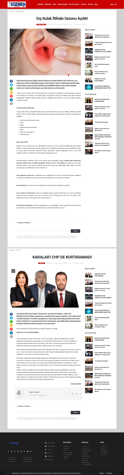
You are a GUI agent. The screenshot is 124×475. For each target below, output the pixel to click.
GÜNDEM (40, 4)
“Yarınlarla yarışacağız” (101, 122)
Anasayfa (11, 11)
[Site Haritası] (28, 451)
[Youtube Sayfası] (19, 451)
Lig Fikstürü (85, 454)
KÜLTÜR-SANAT (74, 4)
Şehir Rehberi (86, 462)
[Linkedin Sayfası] (22, 451)
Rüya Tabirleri (104, 452)
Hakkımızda (11, 457)
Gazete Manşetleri (87, 464)
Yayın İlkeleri (11, 459)
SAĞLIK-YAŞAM (63, 4)
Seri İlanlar (85, 460)
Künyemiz (50, 456)
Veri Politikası (12, 461)
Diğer (96, 4)
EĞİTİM (90, 4)
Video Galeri (51, 446)
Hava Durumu (86, 446)
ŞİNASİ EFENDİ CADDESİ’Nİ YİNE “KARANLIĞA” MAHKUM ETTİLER (103, 137)
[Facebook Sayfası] (9, 451)
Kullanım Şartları (27, 457)
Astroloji (103, 454)
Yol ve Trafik (85, 448)
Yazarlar (49, 449)
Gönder (75, 231)
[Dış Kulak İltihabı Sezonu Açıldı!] (45, 52)
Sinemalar (85, 458)
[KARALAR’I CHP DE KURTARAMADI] (45, 288)
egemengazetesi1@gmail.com (37, 395)
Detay (102, 473)
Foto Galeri (50, 443)
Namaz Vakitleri (86, 450)
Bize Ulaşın (50, 459)
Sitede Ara (104, 446)
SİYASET (84, 4)
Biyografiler (104, 450)
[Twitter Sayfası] (12, 451)
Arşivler (49, 453)
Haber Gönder (27, 461)
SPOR (54, 4)
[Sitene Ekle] (31, 451)
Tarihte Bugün (86, 456)
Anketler (103, 448)
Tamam (109, 473)
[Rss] (25, 451)
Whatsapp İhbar (27, 459)
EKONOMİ (48, 4)
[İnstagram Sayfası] (15, 451)
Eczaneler (85, 452)
